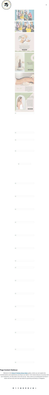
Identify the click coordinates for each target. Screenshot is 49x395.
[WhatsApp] (36, 388)
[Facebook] (13, 388)
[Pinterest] (23, 388)
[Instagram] (18, 388)
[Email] (33, 388)
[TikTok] (31, 388)
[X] (16, 388)
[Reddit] (28, 388)
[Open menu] (46, 5)
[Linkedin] (26, 388)
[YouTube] (21, 388)
